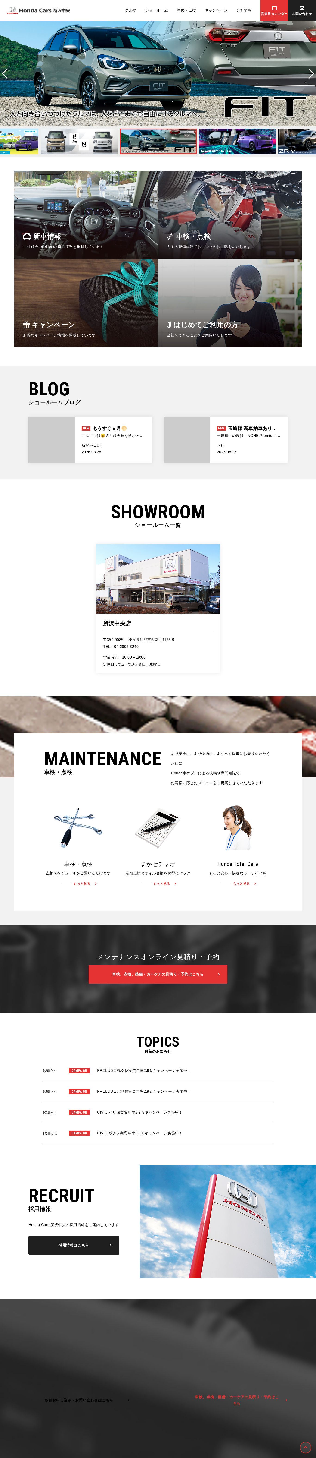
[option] (158, 73)
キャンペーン (216, 10)
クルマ (130, 10)
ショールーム (156, 10)
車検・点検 (186, 10)
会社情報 (244, 10)
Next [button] (311, 74)
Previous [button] (4, 74)
